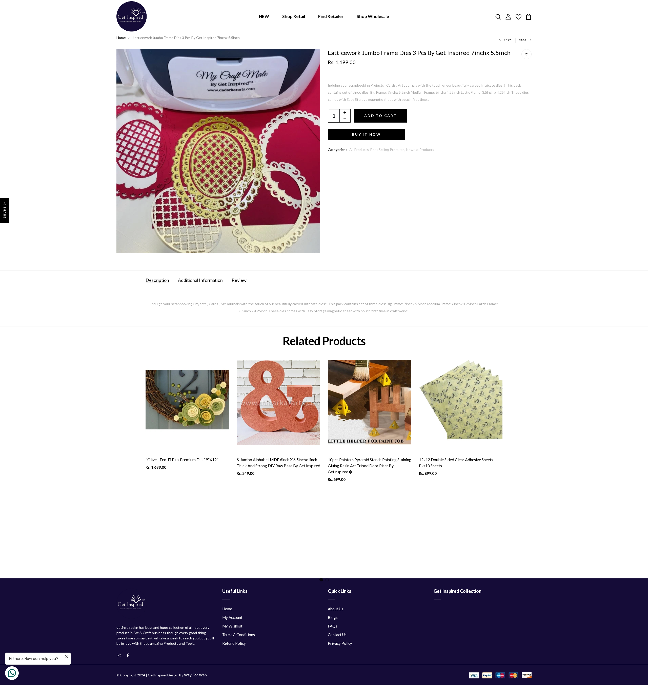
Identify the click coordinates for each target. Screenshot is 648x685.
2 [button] (328, 580)
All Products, (359, 149)
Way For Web (195, 675)
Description (157, 280)
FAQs (332, 626)
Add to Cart (380, 115)
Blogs (333, 617)
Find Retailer (330, 16)
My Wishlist (232, 626)
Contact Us (337, 634)
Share (4, 213)
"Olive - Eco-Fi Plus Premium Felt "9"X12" (182, 459)
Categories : (337, 149)
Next (523, 39)
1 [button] (322, 580)
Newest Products (420, 149)
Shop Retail (293, 16)
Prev (507, 39)
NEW (264, 16)
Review (239, 280)
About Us (335, 608)
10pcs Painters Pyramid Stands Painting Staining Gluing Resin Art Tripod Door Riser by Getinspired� (369, 465)
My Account (232, 617)
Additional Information (200, 280)
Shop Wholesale (373, 16)
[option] (187, 460)
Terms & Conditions (238, 634)
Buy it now (366, 134)
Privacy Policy (340, 643)
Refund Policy (234, 643)
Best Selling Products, (388, 149)
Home (121, 37)
